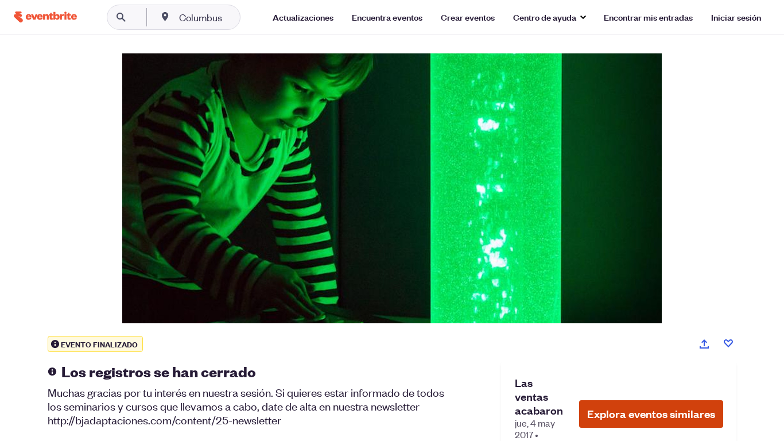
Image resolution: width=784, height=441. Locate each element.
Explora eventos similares (651, 414)
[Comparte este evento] (704, 343)
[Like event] (728, 343)
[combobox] (237, 17)
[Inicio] (45, 17)
